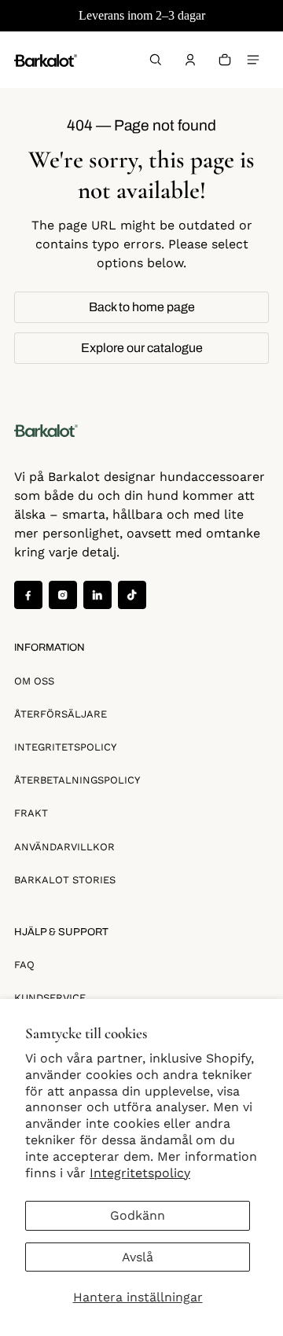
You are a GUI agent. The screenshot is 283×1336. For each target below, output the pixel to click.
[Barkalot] (45, 59)
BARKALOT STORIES (65, 880)
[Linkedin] (97, 595)
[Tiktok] (132, 595)
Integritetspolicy (140, 1172)
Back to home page (142, 307)
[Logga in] (190, 59)
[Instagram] (63, 595)
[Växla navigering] (253, 59)
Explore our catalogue (142, 347)
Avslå (137, 1257)
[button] (155, 59)
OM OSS (34, 681)
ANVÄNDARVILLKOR (64, 847)
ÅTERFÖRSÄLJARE (60, 714)
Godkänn (137, 1215)
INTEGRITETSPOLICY (65, 747)
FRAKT (31, 813)
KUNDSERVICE (50, 998)
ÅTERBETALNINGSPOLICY (77, 780)
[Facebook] (28, 595)
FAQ (24, 965)
